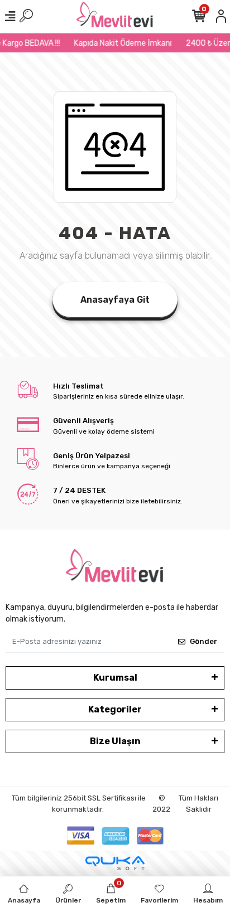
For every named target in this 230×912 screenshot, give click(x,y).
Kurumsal (115, 677)
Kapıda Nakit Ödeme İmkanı (121, 43)
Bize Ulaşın (115, 741)
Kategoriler (115, 709)
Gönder (203, 641)
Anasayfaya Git (115, 299)
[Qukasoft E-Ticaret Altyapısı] (115, 863)
